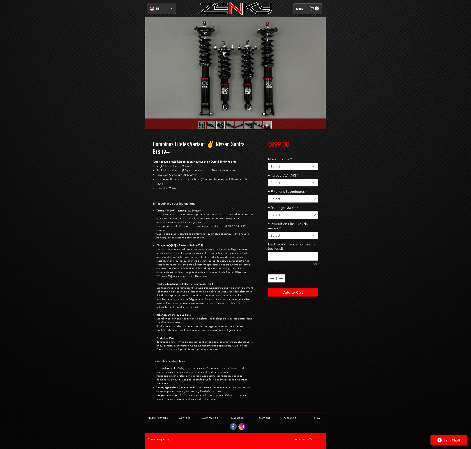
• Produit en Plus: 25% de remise (288, 226)
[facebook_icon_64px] (233, 426)
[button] (315, 8)
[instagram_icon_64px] (241, 426)
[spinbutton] (276, 278)
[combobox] (293, 166)
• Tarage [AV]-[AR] (283, 175)
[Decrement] (272, 278)
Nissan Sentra (280, 159)
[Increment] (281, 278)
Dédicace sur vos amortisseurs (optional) (291, 246)
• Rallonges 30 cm (283, 208)
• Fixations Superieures (287, 191)
